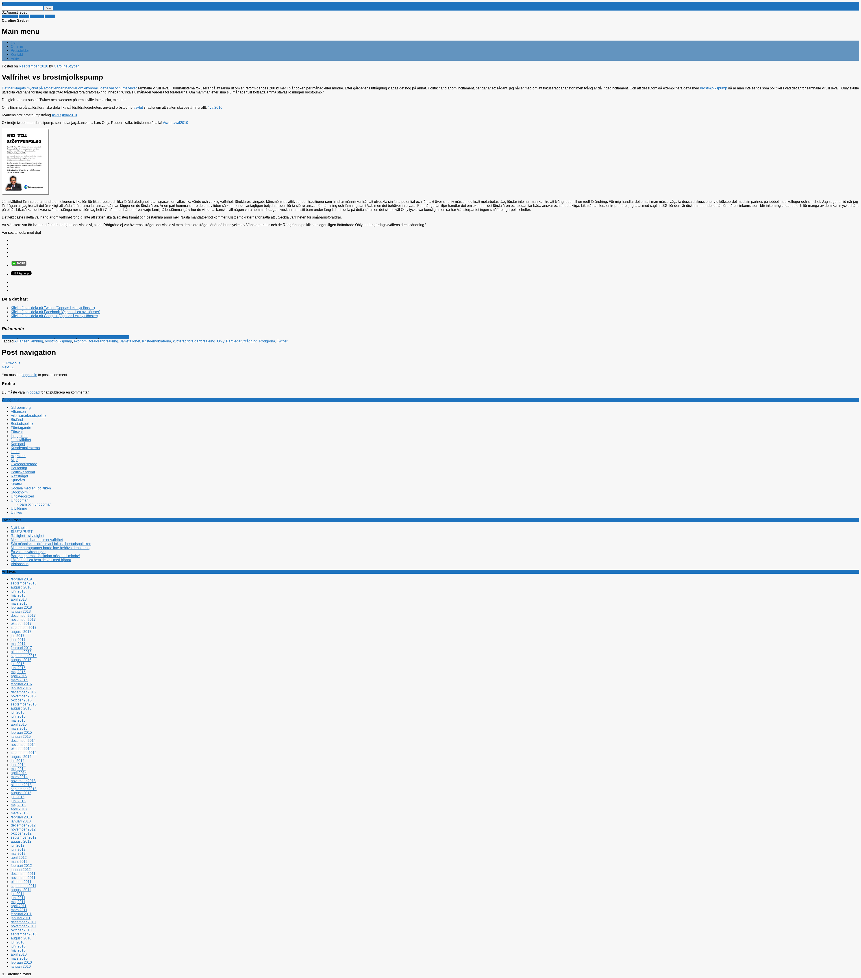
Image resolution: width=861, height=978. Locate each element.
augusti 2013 (21, 793)
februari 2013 (21, 817)
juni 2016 (18, 668)
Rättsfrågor (19, 476)
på (41, 88)
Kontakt (17, 54)
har (10, 88)
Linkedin (37, 16)
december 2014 (23, 740)
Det (4, 88)
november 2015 (23, 696)
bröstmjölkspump (713, 88)
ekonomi (91, 88)
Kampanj (18, 444)
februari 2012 (21, 866)
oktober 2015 (21, 700)
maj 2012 (18, 853)
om (80, 88)
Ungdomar (19, 500)
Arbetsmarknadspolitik (36, 337)
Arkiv (15, 59)
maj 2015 (18, 720)
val (111, 88)
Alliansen (9, 337)
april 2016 (19, 676)
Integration (19, 436)
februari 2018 (21, 607)
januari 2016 (21, 688)
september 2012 (24, 837)
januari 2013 (21, 821)
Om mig (17, 46)
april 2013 (19, 809)
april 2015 (19, 724)
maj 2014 (18, 769)
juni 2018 (18, 591)
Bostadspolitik (22, 424)
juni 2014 (18, 765)
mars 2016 (19, 680)
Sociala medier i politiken (31, 488)
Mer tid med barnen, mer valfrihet (37, 540)
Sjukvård (18, 480)
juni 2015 (18, 716)
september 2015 (24, 704)
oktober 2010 (21, 930)
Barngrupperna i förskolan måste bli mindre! (45, 556)
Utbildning (19, 508)
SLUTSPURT (22, 532)
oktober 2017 (21, 623)
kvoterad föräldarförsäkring (194, 341)
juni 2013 (18, 801)
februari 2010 (21, 962)
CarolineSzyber (66, 66)
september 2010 (24, 934)
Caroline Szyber (15, 20)
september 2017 (24, 628)
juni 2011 (18, 898)
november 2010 (23, 926)
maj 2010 (18, 950)
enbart (59, 88)
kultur (15, 452)
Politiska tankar (23, 472)
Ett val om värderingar (28, 552)
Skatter (16, 484)
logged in (29, 375)
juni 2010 (18, 946)
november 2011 (23, 878)
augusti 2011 (21, 890)
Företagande (66, 337)
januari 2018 (21, 611)
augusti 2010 (21, 938)
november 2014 (23, 744)
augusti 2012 (21, 841)
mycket (32, 88)
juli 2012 (17, 845)
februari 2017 (21, 648)
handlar (71, 88)
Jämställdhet (88, 337)
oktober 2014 (21, 749)
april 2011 (18, 906)
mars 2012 (19, 861)
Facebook (10, 16)
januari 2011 (20, 918)
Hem (14, 42)
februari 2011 (21, 914)
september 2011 (23, 886)
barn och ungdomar (35, 504)
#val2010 (215, 107)
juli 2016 (17, 664)
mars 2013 (19, 813)
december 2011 (23, 874)
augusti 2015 (21, 708)
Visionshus (19, 564)
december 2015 (23, 692)
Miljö (14, 460)
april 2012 (19, 857)
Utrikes (16, 512)
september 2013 (24, 789)
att (46, 88)
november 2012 (23, 829)
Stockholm (19, 492)
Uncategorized (22, 496)
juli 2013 (17, 797)
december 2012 (23, 825)
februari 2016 (21, 684)
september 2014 (24, 753)
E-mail (50, 16)
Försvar (17, 432)
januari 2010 (21, 966)
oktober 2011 (21, 882)
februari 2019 (21, 579)
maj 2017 (18, 644)
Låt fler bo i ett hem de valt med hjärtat (41, 560)
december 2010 (23, 922)
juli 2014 (17, 761)
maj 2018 (18, 595)
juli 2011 (17, 894)
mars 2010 (19, 958)
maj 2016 (18, 672)
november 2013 (23, 781)
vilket (132, 88)
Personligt (19, 468)
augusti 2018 (21, 587)
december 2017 (23, 615)
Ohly (220, 341)
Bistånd (17, 420)
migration (18, 456)
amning (37, 341)
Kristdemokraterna (114, 337)
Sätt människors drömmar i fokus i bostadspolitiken (51, 544)
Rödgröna (267, 341)
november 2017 (23, 619)
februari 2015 (21, 732)
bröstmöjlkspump (58, 341)
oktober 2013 (21, 785)
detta (104, 88)
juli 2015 (17, 712)
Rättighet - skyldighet (27, 536)
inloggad (33, 392)
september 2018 (24, 583)
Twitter (24, 16)
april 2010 (19, 954)
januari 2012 (21, 870)
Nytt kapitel (19, 528)
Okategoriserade (24, 464)
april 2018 (19, 599)
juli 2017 (17, 636)
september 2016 (24, 656)
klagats (20, 88)
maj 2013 (18, 805)
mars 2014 (19, 777)
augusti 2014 (21, 757)
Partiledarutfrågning (241, 341)
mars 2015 (19, 728)
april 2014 (19, 773)
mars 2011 (19, 910)
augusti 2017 (21, 632)
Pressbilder (20, 50)
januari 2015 (21, 736)
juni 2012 (18, 849)
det (50, 88)
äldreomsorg (21, 407)
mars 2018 (19, 603)
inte (124, 88)
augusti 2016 (21, 660)
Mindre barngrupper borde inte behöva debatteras (50, 548)
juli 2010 (17, 942)
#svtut (138, 107)
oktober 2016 (21, 652)
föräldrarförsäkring (103, 341)
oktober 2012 (21, 833)
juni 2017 (18, 640)
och (118, 88)
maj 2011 (18, 902)
